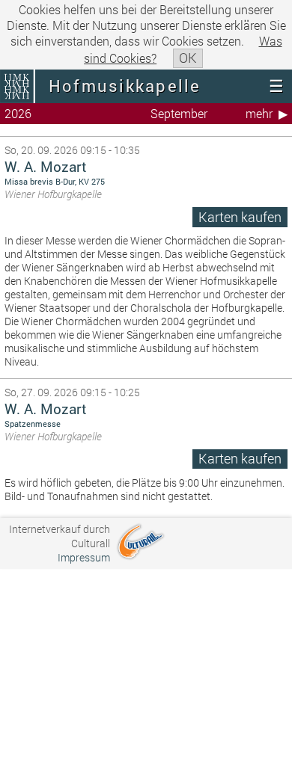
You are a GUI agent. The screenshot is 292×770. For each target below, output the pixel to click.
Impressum (84, 557)
